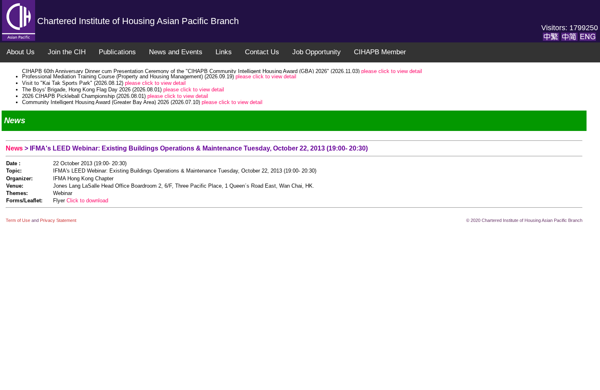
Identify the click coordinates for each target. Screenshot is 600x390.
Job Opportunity (316, 52)
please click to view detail (266, 71)
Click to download (87, 200)
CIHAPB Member (380, 52)
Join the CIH (67, 52)
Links (224, 52)
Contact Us (262, 52)
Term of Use (18, 220)
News (15, 148)
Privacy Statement (58, 220)
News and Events (175, 52)
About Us (21, 52)
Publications (117, 52)
